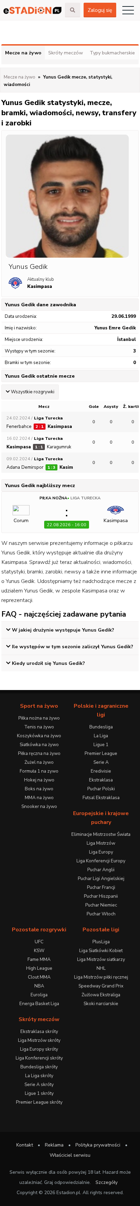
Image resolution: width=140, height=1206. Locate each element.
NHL (101, 968)
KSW (39, 950)
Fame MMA (39, 959)
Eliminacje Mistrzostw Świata (100, 834)
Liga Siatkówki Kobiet (101, 950)
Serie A (101, 762)
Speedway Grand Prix (100, 986)
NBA (39, 986)
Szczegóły (106, 1182)
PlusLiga (101, 941)
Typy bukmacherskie (112, 52)
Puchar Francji (101, 887)
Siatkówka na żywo (39, 744)
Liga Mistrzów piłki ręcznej (101, 977)
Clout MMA (39, 977)
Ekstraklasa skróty (39, 1031)
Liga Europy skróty (39, 1049)
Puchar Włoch (101, 914)
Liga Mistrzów (101, 843)
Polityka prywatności (97, 1145)
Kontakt (24, 1145)
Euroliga (39, 995)
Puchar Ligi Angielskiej (101, 878)
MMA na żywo (39, 797)
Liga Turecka (85, 498)
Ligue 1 (100, 744)
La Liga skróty (39, 1075)
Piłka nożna (53, 498)
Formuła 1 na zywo (39, 771)
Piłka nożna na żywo (39, 718)
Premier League (101, 753)
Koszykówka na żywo (39, 736)
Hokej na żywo (39, 780)
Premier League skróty (39, 1102)
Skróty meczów (65, 52)
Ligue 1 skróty (39, 1093)
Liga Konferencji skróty (39, 1058)
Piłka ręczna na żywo (39, 753)
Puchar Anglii (101, 869)
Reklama (54, 1145)
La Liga (101, 736)
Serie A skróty (39, 1084)
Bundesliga (101, 727)
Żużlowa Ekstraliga (101, 995)
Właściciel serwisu (70, 1155)
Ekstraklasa (101, 780)
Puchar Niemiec (101, 905)
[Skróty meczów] (32, 10)
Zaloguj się (100, 10)
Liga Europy (101, 852)
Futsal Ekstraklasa (101, 797)
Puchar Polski (101, 789)
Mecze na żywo (23, 52)
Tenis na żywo (39, 727)
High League (39, 968)
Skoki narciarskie (101, 1003)
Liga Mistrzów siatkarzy (101, 959)
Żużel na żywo (39, 762)
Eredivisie (101, 771)
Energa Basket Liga (39, 1003)
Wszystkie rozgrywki (32, 392)
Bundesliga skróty (39, 1067)
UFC (39, 941)
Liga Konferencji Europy (100, 861)
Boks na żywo (39, 789)
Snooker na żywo (39, 806)
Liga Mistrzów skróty (39, 1040)
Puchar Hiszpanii (101, 896)
